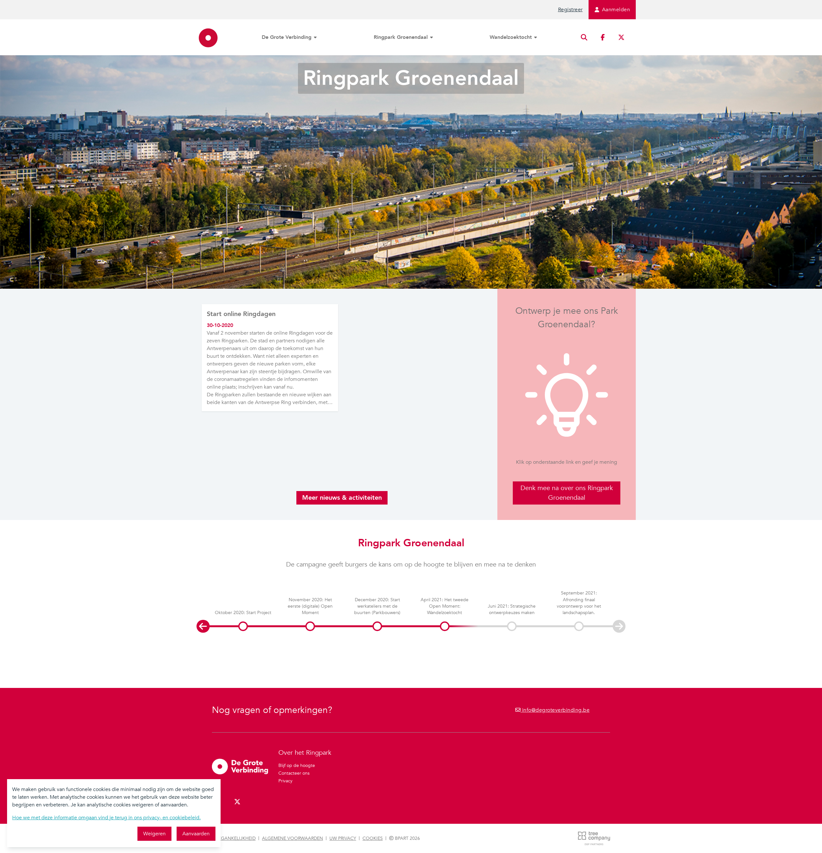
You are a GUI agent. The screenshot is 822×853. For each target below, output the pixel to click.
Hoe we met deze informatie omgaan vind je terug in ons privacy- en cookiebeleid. (106, 817)
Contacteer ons (294, 773)
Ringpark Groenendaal (401, 37)
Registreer (570, 9)
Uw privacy (342, 838)
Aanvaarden (196, 833)
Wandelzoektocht (511, 37)
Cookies (373, 838)
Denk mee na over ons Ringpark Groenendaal (566, 493)
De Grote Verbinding (287, 37)
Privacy (285, 781)
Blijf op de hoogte (296, 765)
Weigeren (154, 833)
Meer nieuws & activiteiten (342, 497)
